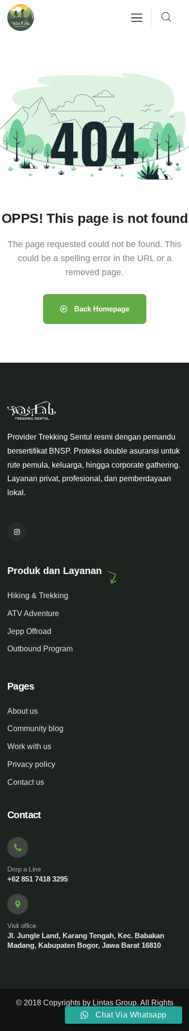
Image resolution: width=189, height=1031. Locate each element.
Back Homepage (100, 309)
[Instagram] (16, 531)
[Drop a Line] (17, 847)
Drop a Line (24, 869)
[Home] (20, 17)
